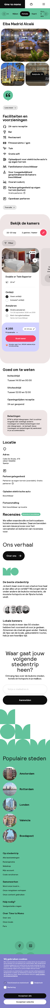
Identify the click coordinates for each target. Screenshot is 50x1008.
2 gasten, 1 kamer (29, 232)
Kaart (34, 14)
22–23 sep (28, 329)
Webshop (7, 866)
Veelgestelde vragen (12, 906)
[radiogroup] (20, 298)
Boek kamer (21, 338)
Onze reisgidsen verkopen (14, 890)
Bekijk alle (36, 74)
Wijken (15, 14)
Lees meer (9, 108)
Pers (5, 926)
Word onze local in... (11, 886)
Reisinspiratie (9, 862)
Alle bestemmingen (11, 857)
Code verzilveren (10, 874)
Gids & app (42, 13)
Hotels (25, 14)
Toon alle (8, 207)
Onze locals (8, 922)
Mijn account (8, 870)
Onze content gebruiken (14, 894)
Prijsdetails (10, 332)
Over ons (11, 555)
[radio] (7, 296)
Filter (10, 243)
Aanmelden (25, 700)
